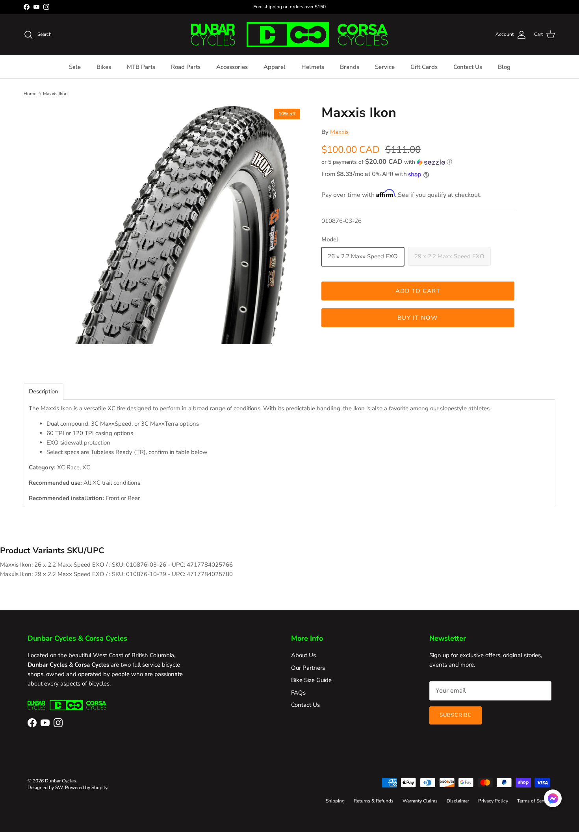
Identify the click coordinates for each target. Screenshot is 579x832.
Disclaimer (458, 801)
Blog (504, 67)
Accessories (232, 67)
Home (30, 93)
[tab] (43, 392)
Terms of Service (534, 801)
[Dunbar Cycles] (289, 34)
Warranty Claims (420, 801)
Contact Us (467, 67)
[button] (386, 162)
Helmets (312, 67)
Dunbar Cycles (60, 781)
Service (385, 67)
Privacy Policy (493, 801)
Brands (349, 67)
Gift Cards (424, 67)
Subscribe (455, 715)
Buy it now (417, 318)
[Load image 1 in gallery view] (184, 224)
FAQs (298, 693)
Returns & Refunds (373, 801)
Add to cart (417, 291)
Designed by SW (45, 787)
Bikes (103, 67)
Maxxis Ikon (55, 93)
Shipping (335, 801)
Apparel (275, 67)
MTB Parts (141, 67)
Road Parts (185, 67)
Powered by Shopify (86, 787)
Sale (75, 67)
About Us (303, 655)
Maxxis (339, 132)
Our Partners (308, 668)
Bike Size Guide (311, 680)
